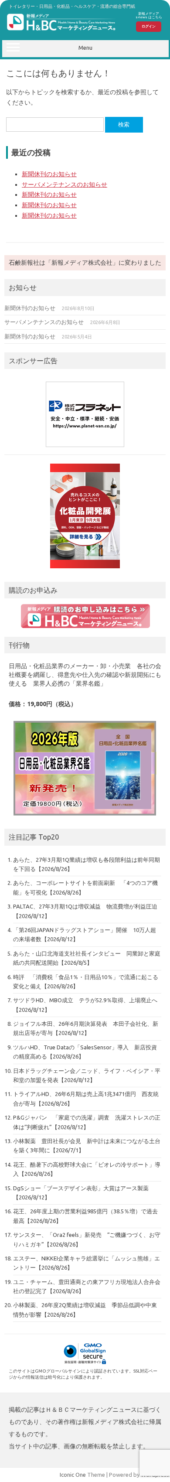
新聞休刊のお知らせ (49, 174)
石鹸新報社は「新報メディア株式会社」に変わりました (85, 262)
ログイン (149, 26)
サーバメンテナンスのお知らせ (64, 184)
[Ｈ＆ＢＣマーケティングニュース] (61, 30)
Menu (85, 47)
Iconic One (73, 1475)
